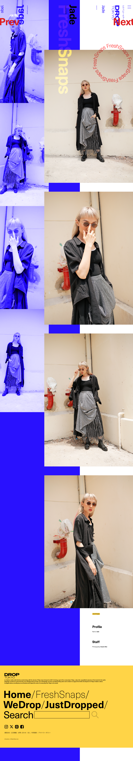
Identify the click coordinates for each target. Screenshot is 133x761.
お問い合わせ (22, 733)
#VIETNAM (96, 614)
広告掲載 (14, 733)
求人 (29, 733)
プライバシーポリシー (44, 733)
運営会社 (7, 733)
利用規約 (34, 733)
